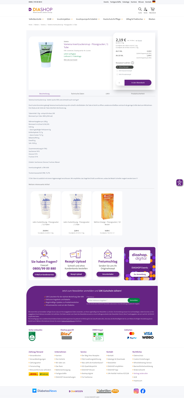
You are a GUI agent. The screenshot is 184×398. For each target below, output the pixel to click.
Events (106, 2)
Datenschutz (138, 355)
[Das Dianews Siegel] (68, 336)
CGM (49, 19)
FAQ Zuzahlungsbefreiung (91, 359)
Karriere (134, 2)
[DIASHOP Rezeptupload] (76, 263)
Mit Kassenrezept (125, 71)
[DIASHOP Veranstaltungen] (139, 263)
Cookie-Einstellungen (142, 359)
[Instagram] (136, 391)
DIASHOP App (113, 370)
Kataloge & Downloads (116, 359)
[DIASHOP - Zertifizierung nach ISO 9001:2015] (36, 336)
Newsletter (112, 363)
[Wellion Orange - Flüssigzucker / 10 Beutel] (107, 213)
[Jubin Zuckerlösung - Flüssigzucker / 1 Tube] (76, 213)
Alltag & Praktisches (134, 19)
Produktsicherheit (138, 94)
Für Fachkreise (87, 377)
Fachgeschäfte (115, 2)
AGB (135, 377)
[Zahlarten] (139, 336)
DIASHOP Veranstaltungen (66, 377)
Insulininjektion (63, 19)
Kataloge (126, 2)
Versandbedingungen (38, 359)
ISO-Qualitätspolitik (89, 366)
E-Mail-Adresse (90, 297)
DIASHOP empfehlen (115, 366)
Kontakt (148, 2)
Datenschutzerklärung (68, 321)
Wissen (141, 2)
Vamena (43, 25)
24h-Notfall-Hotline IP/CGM (118, 373)
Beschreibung (44, 94)
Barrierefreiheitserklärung (143, 366)
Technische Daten (77, 94)
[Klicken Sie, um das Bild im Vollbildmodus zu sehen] (45, 54)
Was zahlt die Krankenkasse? (92, 363)
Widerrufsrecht (139, 370)
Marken (152, 19)
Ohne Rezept (123, 67)
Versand (140, 40)
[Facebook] (143, 391)
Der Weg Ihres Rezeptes (90, 355)
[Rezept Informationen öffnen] (132, 62)
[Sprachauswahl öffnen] (153, 1)
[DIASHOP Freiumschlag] (107, 263)
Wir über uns (60, 363)
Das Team (59, 366)
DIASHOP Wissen (88, 370)
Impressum (138, 381)
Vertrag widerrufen (141, 373)
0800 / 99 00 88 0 (35, 2)
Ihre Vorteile (60, 359)
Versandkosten (35, 355)
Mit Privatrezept (125, 74)
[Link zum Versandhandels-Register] (98, 337)
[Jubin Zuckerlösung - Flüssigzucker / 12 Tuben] (46, 213)
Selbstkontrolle (35, 19)
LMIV (108, 94)
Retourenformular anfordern (40, 370)
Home (30, 25)
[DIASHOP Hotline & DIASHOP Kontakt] (44, 263)
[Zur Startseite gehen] (40, 10)
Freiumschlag (35, 366)
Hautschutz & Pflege (111, 19)
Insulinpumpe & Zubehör (86, 19)
